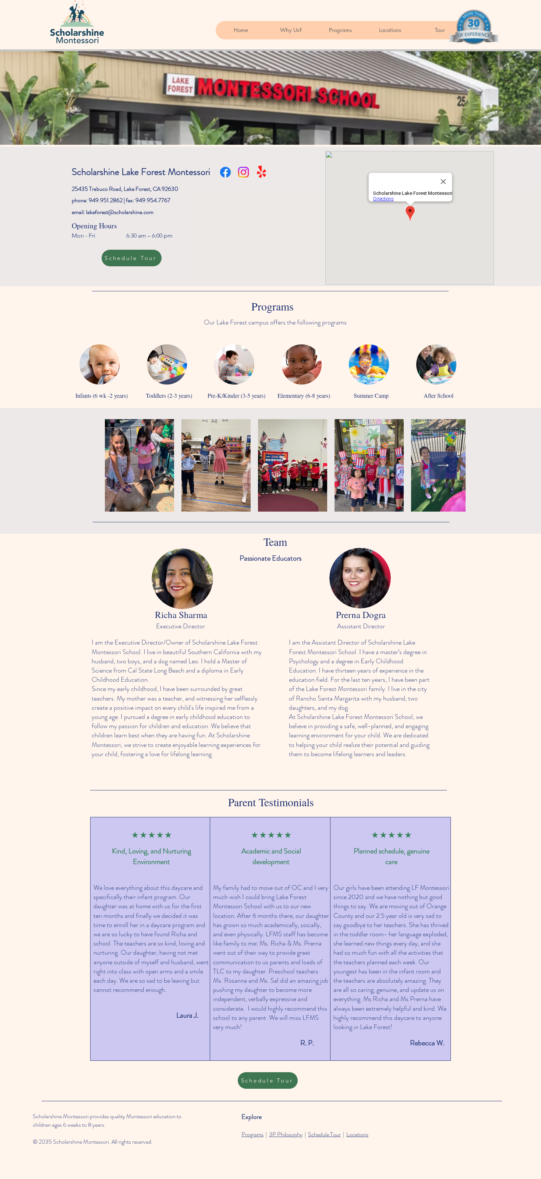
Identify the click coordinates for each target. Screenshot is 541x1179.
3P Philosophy (286, 1134)
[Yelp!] (261, 172)
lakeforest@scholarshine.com (119, 212)
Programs (252, 1134)
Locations (357, 1134)
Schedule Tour (324, 1134)
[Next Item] (443, 465)
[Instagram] (243, 172)
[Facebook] (225, 172)
